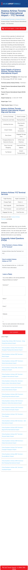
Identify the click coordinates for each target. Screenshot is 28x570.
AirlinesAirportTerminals (8, 19)
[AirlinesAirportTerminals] (10, 3)
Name (5, 298)
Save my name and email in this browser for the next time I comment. (13, 325)
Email (4, 306)
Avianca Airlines (20, 19)
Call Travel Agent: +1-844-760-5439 (14, 28)
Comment (6, 285)
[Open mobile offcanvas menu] (26, 4)
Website (5, 314)
